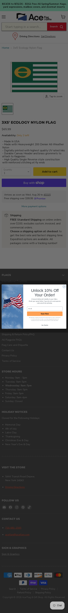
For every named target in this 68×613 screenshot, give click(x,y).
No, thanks (44, 325)
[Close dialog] (64, 286)
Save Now (45, 314)
